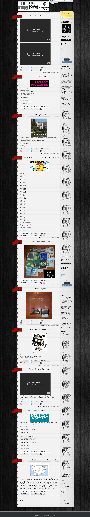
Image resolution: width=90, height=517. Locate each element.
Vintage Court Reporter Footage (41, 16)
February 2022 (66, 127)
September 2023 (66, 118)
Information (48, 495)
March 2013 (65, 243)
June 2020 (65, 149)
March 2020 (65, 152)
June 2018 (65, 175)
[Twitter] (35, 68)
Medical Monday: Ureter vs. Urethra (40, 410)
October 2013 (66, 235)
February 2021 (66, 140)
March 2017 (65, 191)
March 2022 (65, 126)
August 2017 (65, 185)
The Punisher (69, 324)
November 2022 (66, 122)
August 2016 (65, 198)
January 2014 (65, 232)
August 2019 (65, 159)
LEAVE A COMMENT (55, 72)
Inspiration (48, 153)
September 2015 (66, 210)
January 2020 (66, 154)
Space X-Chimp (52, 515)
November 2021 (66, 130)
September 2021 (66, 132)
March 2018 (65, 178)
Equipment (48, 325)
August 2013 (65, 237)
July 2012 (65, 251)
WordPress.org (66, 486)
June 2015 (65, 213)
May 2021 (65, 137)
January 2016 (65, 206)
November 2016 (66, 195)
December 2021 (66, 129)
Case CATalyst (66, 75)
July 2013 (65, 238)
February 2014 (66, 231)
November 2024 (66, 113)
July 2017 (65, 186)
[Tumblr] (41, 70)
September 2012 (66, 249)
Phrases (66, 90)
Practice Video (67, 91)
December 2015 (66, 207)
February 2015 (66, 218)
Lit (66, 83)
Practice (62, 91)
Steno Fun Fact (63, 97)
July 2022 (65, 123)
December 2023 (66, 117)
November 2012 (66, 247)
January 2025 (65, 112)
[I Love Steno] (61, 52)
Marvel (62, 85)
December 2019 (66, 155)
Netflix (62, 88)
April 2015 (65, 216)
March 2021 (65, 139)
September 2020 (66, 145)
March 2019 (65, 165)
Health (62, 81)
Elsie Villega (62, 270)
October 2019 (66, 157)
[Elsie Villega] (61, 48)
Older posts (23, 500)
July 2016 (65, 199)
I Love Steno (63, 50)
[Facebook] (25, 68)
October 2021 (66, 131)
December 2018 (66, 168)
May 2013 (65, 240)
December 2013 (66, 233)
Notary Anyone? (41, 289)
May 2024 (65, 114)
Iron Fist (62, 82)
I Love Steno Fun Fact (68, 81)
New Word (65, 88)
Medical (44, 456)
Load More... (67, 59)
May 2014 (65, 227)
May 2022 (65, 125)
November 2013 (66, 234)
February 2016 (66, 205)
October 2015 (66, 209)
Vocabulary (48, 365)
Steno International (46, 406)
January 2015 (65, 219)
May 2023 (65, 120)
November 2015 (66, 208)
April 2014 (65, 229)
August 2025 (65, 111)
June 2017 (65, 187)
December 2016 (66, 194)
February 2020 (66, 153)
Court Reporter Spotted (66, 76)
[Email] (44, 70)
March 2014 (65, 230)
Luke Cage (68, 83)
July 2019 (65, 160)
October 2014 (66, 222)
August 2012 (65, 250)
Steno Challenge (47, 237)
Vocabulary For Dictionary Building (66, 103)
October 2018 (66, 170)
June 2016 (65, 200)
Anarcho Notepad (44, 515)
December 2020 (66, 142)
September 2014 (66, 223)
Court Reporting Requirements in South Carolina (41, 460)
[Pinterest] (45, 68)
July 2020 (65, 147)
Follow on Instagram (67, 61)
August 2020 (65, 146)
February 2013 (66, 244)
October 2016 (66, 196)
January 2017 (65, 193)
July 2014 (65, 225)
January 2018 (65, 180)
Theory (65, 100)
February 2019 (66, 166)
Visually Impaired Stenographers (40, 369)
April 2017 (65, 190)
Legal (45, 365)
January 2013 (65, 245)
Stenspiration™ (40, 115)
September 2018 (66, 171)
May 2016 (65, 202)
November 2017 (66, 182)
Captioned (62, 75)
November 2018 (66, 169)
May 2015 (65, 215)
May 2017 (65, 189)
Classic (49, 72)
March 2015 (65, 217)
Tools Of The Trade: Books (41, 242)
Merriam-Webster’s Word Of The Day (66, 87)
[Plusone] (25, 70)
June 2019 (65, 162)
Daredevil (69, 76)
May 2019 (65, 163)
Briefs (49, 111)
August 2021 (65, 133)
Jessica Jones (66, 82)
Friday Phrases (41, 76)
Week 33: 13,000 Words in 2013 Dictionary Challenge (41, 157)
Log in (64, 483)
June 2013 (65, 239)
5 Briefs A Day (64, 74)
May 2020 (65, 150)
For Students (68, 79)
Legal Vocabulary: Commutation (41, 329)
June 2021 (65, 136)
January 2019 (65, 167)
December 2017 (66, 181)
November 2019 (66, 156)
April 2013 (65, 242)
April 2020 (65, 151)
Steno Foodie (70, 96)
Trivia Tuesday (63, 102)
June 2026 (65, 110)
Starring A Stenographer (64, 94)
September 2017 (66, 184)
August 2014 (65, 224)
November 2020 (66, 143)
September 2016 (66, 197)
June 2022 (65, 124)
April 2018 (65, 177)
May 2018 (65, 176)
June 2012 (65, 252)
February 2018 (66, 179)
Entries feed (65, 484)
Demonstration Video (64, 301)
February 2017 (66, 192)
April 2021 (65, 138)
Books (49, 284)
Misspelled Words (69, 87)
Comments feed (66, 485)
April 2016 (65, 203)
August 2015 (65, 211)
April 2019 (65, 164)
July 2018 (65, 173)
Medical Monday (65, 85)
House (64, 81)
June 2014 (65, 226)
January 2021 (65, 141)
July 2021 (65, 135)
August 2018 (65, 172)
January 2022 (65, 128)
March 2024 (65, 116)
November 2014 (66, 221)
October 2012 (66, 248)
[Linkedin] (35, 70)
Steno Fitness (67, 96)
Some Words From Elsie (65, 92)
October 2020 (66, 144)
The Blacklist (66, 99)
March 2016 (65, 204)
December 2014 (66, 220)
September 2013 (66, 236)
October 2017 (66, 183)
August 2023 (65, 119)
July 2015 (65, 212)
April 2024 (65, 115)
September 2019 (66, 158)
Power (70, 313)
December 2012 (66, 246)
